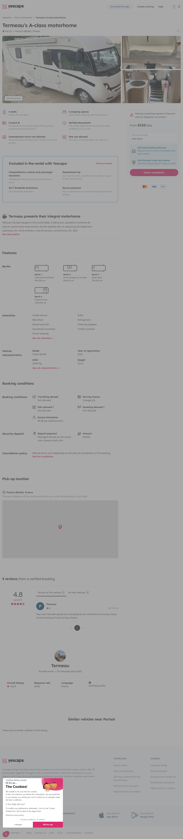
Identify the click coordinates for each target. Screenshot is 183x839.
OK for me (48, 824)
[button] (6, 834)
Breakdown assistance (163, 782)
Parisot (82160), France (27, 31)
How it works (120, 765)
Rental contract (159, 771)
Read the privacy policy (15, 815)
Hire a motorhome (123, 771)
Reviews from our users (126, 785)
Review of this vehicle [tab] (50, 592)
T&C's (60, 832)
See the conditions (42, 456)
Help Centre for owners (163, 788)
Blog (29, 832)
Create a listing (145, 6)
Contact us (40, 832)
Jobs (51, 832)
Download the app (120, 6)
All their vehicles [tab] (78, 592)
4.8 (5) (8, 31)
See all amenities (42, 338)
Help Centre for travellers (127, 791)
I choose (18, 824)
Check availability (154, 172)
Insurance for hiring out (163, 776)
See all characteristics (45, 368)
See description (11, 234)
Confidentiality (74, 832)
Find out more (104, 163)
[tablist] (77, 593)
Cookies (88, 832)
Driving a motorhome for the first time (127, 778)
